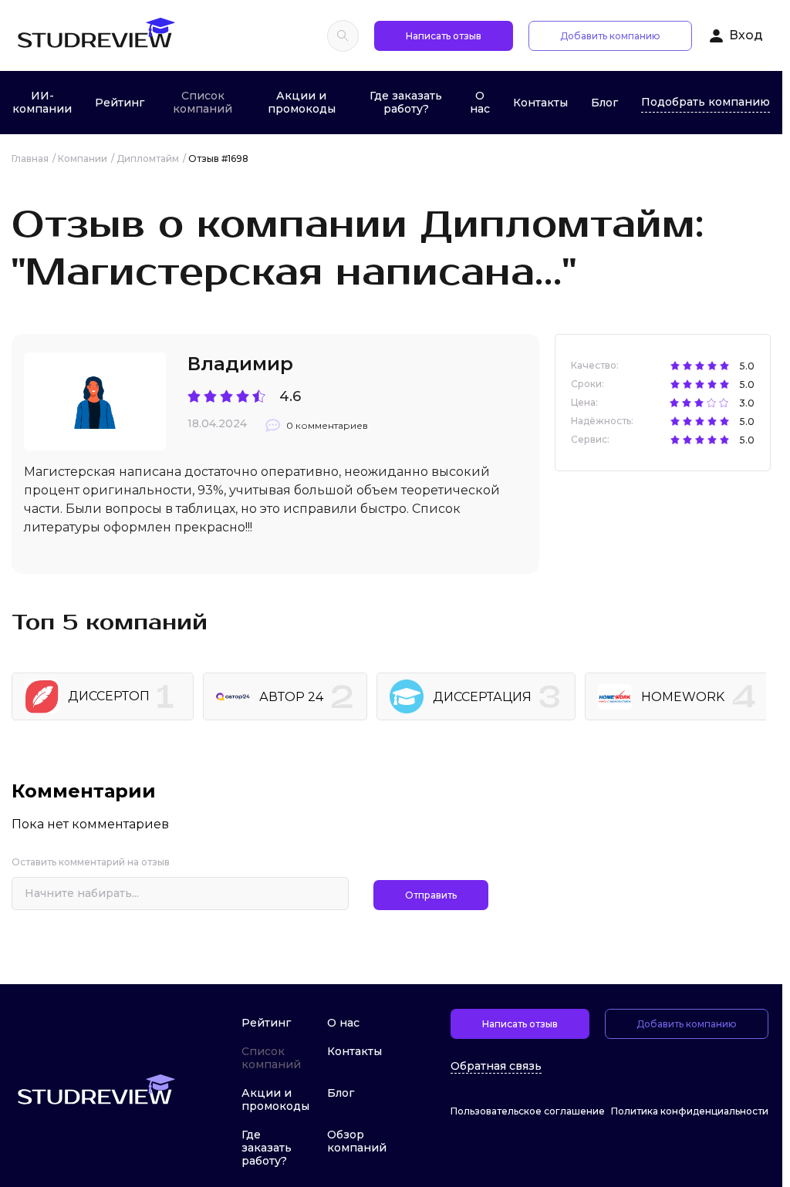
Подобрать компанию (705, 102)
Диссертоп (109, 696)
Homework (682, 697)
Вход (746, 35)
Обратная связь (496, 1066)
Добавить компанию (610, 36)
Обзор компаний (357, 1141)
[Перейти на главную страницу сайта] (96, 35)
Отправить (431, 895)
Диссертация (482, 697)
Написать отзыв (443, 36)
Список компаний (202, 102)
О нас (480, 102)
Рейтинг (119, 103)
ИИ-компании (42, 102)
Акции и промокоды (302, 102)
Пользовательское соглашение (528, 1111)
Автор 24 (291, 697)
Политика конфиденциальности (689, 1111)
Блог (604, 103)
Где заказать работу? (406, 102)
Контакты (540, 103)
